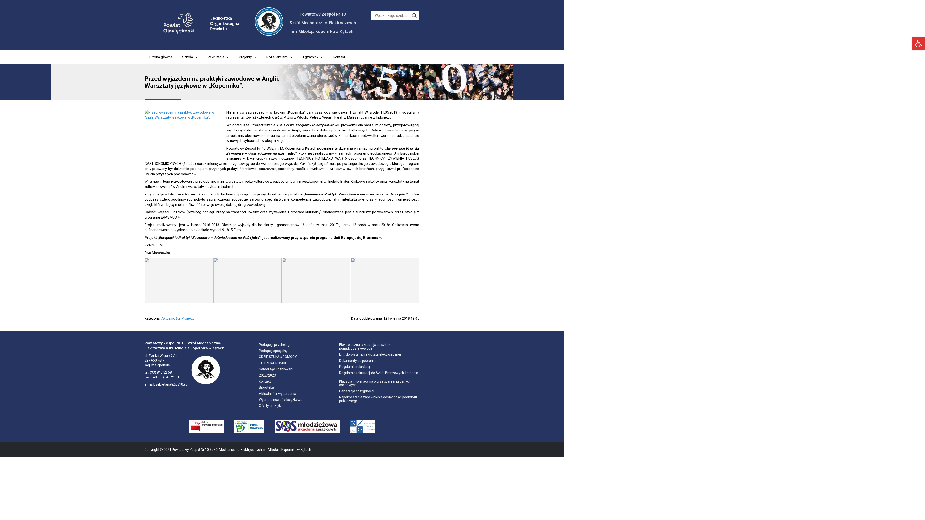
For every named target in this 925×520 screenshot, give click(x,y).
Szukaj (414, 15)
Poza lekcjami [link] (277, 57)
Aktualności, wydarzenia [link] (277, 394)
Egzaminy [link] (310, 57)
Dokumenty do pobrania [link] (357, 361)
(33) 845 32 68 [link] (161, 372)
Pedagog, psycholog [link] (274, 345)
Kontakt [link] (339, 57)
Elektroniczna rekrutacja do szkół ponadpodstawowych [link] (364, 346)
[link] (918, 43)
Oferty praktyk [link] (270, 406)
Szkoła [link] (187, 57)
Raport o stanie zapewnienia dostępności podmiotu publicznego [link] (378, 399)
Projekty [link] (245, 57)
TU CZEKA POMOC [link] (273, 363)
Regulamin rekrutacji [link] (354, 367)
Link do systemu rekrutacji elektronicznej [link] (370, 354)
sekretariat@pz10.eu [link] (172, 384)
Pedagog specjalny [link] (273, 351)
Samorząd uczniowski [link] (276, 369)
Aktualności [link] (170, 318)
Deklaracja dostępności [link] (356, 391)
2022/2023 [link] (267, 375)
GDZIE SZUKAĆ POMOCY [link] (278, 357)
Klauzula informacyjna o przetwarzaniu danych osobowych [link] (375, 383)
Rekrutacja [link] (216, 57)
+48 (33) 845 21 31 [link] (165, 377)
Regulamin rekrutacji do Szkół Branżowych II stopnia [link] (378, 373)
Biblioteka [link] (266, 387)
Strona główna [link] (160, 57)
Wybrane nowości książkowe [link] (280, 400)
